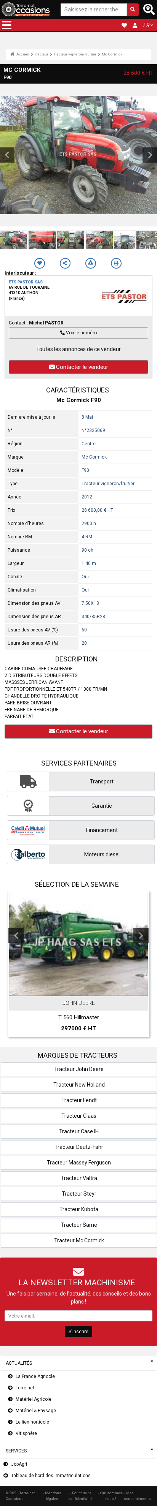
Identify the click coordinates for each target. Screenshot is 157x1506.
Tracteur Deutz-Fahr (78, 1147)
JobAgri (19, 1464)
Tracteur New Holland (79, 1085)
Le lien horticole (32, 1422)
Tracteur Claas (78, 1116)
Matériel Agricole (33, 1399)
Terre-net (25, 1388)
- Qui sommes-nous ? (110, 1495)
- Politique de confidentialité (81, 1495)
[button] (6, 25)
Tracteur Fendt (79, 1100)
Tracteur (41, 54)
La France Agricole (35, 1376)
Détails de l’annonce (82, 989)
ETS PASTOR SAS (26, 282)
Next (141, 935)
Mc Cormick (112, 54)
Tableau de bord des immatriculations (51, 1475)
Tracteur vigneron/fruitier (74, 54)
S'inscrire (78, 1331)
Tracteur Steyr (79, 1194)
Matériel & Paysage (36, 1410)
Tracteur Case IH (79, 1131)
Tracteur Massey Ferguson (79, 1163)
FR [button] (146, 25)
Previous (16, 935)
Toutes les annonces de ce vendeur (78, 349)
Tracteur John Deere (79, 1069)
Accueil (22, 54)
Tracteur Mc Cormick (79, 1240)
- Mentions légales (52, 1495)
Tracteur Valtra (79, 1178)
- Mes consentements (137, 1495)
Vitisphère (26, 1433)
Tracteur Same (79, 1225)
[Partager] (65, 263)
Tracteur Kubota (78, 1209)
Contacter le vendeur (82, 367)
